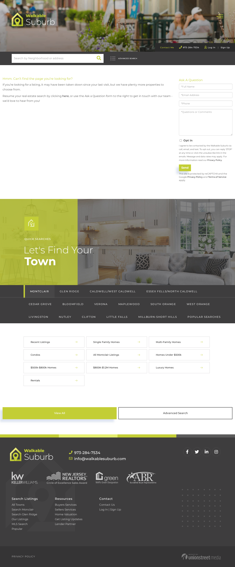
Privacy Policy (214, 160)
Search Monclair (23, 509)
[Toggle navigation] (219, 16)
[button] (99, 58)
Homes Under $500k (168, 354)
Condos (35, 354)
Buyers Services (66, 504)
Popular (17, 528)
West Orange (198, 304)
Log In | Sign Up (110, 509)
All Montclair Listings (106, 354)
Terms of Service (217, 177)
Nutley (65, 316)
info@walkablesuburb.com (94, 458)
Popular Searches (204, 316)
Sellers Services (65, 509)
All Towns (18, 504)
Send (185, 167)
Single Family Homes (106, 342)
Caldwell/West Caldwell (113, 291)
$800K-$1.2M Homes (105, 367)
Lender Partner (65, 524)
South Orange (163, 304)
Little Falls (117, 316)
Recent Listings (40, 342)
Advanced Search (127, 58)
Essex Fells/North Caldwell (171, 291)
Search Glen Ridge (24, 514)
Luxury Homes (165, 367)
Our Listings (20, 519)
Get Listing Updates (68, 519)
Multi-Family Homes (168, 342)
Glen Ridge (69, 291)
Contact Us (107, 504)
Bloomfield (73, 304)
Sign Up (225, 47)
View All (59, 413)
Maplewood (129, 304)
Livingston (38, 316)
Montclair (39, 291)
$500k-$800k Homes (43, 367)
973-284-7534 (191, 47)
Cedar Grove (40, 304)
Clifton (89, 316)
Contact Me (167, 47)
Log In (211, 47)
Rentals (35, 380)
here (65, 96)
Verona (101, 304)
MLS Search (20, 524)
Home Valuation (66, 514)
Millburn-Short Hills (157, 316)
